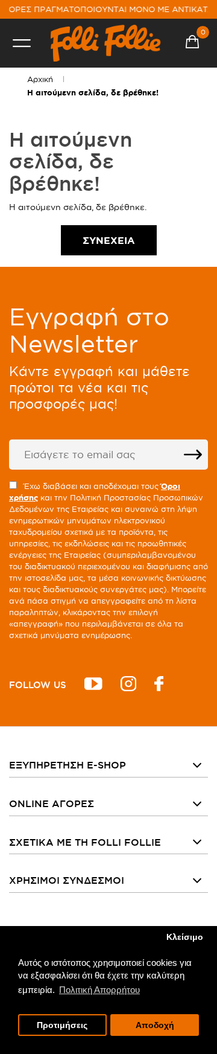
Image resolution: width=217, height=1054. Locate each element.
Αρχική (40, 79)
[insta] (128, 685)
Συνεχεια (109, 240)
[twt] (93, 685)
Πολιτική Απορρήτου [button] (99, 990)
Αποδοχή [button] (155, 1025)
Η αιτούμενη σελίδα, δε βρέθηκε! (93, 92)
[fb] (158, 685)
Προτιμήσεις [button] (62, 1025)
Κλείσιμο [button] (184, 937)
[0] (192, 43)
